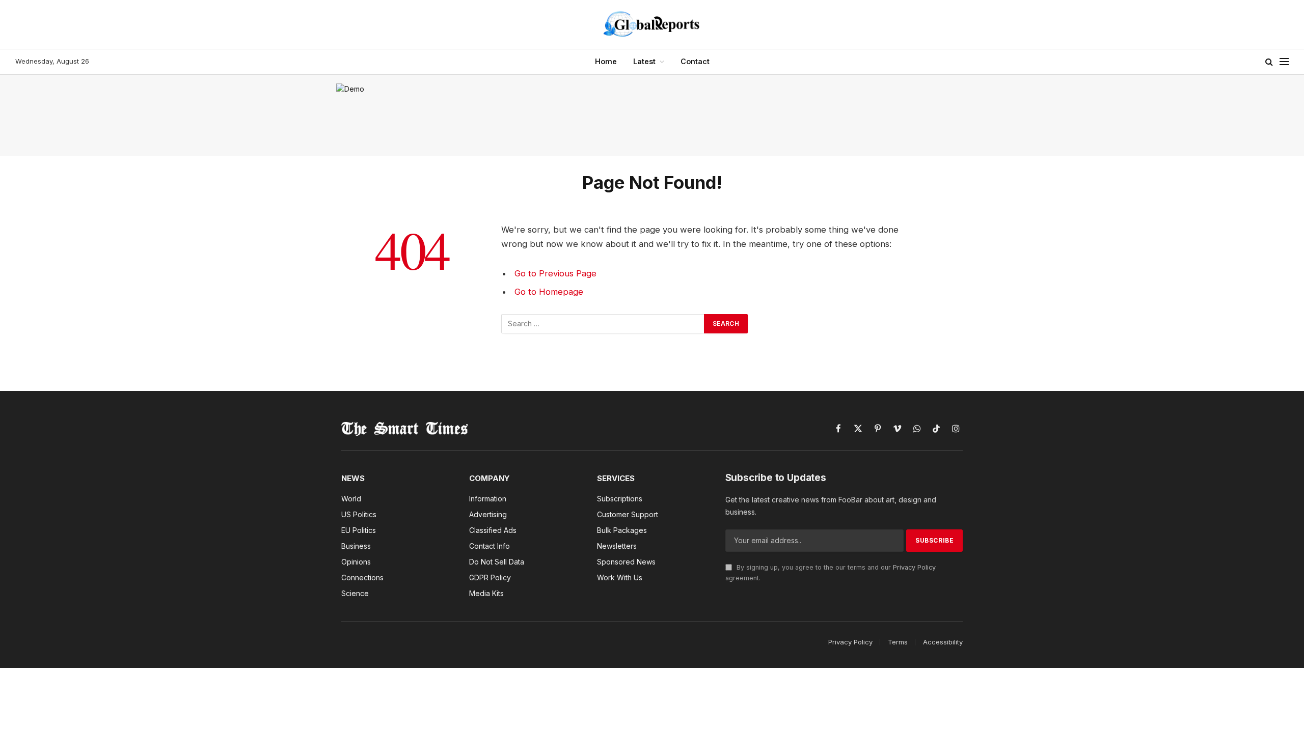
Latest (644, 61)
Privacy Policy (914, 567)
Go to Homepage (548, 292)
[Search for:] (603, 323)
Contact (695, 61)
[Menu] (1284, 61)
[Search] (1269, 61)
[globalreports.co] (652, 24)
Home (606, 61)
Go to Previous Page (555, 273)
